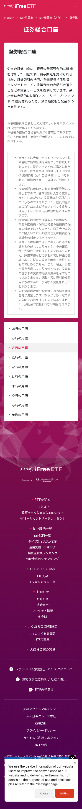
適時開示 (43, 604)
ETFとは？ (42, 507)
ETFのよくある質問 (42, 633)
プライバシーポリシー (41, 730)
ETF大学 (42, 576)
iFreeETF (9, 17)
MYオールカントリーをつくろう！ (42, 518)
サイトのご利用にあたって (41, 737)
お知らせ (43, 599)
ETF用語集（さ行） (51, 17)
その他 (42, 616)
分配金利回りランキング (42, 558)
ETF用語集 (26, 17)
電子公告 (41, 745)
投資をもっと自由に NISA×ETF (42, 512)
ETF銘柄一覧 (42, 535)
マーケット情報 (42, 610)
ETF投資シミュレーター (42, 581)
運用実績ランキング (42, 547)
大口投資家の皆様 (42, 649)
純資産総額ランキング (42, 553)
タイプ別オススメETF (42, 541)
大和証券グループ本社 (41, 716)
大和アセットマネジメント (41, 709)
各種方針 (41, 723)
